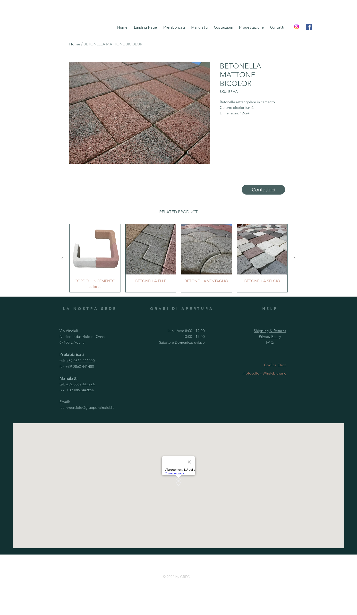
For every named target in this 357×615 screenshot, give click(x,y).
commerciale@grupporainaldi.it (87, 407)
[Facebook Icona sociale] (309, 27)
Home (74, 44)
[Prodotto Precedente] (62, 258)
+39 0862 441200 (80, 360)
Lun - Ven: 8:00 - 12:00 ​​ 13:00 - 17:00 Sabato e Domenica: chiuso (182, 336)
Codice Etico (275, 365)
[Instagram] (296, 27)
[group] (179, 258)
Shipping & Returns (270, 330)
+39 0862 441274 (80, 384)
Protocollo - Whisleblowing (264, 373)
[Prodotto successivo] (295, 258)
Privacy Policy (270, 336)
